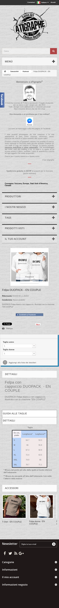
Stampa (9, 328)
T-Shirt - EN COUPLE (12, 522)
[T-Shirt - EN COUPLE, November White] (14, 506)
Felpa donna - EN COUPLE (37, 522)
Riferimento (7, 296)
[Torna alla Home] (5, 71)
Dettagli (9, 420)
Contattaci (31, 2)
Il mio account (10, 577)
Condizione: (7, 300)
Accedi (53, 2)
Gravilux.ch (49, 143)
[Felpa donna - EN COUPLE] (41, 506)
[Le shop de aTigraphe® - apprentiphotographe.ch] (29, 24)
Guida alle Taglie (15, 413)
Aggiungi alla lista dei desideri (22, 362)
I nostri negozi (15, 207)
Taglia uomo (10, 342)
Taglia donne (10, 350)
